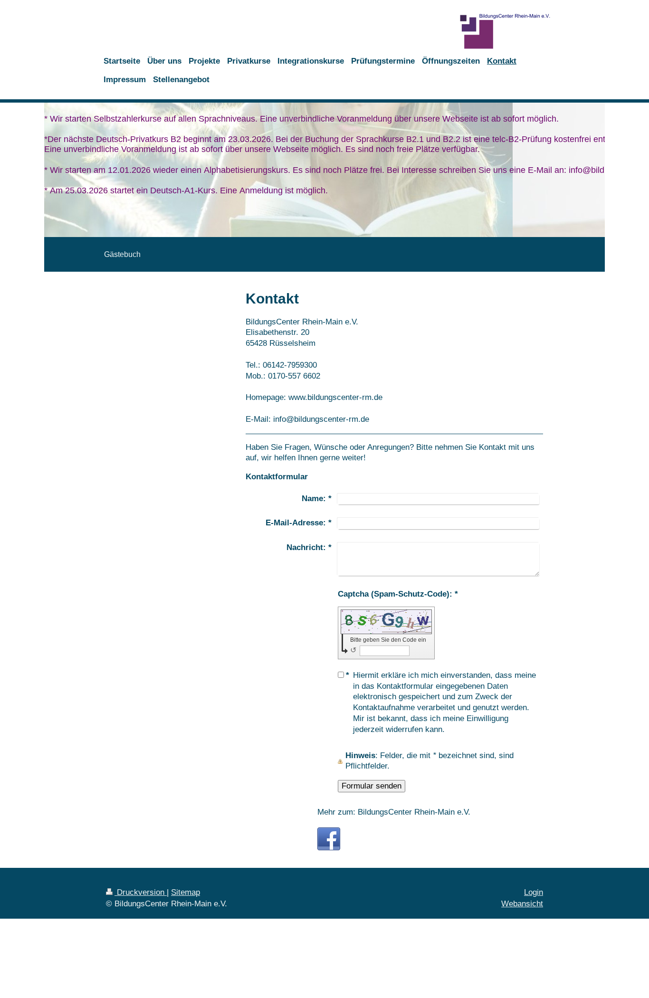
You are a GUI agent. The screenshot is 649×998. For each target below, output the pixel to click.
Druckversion (141, 892)
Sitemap (185, 892)
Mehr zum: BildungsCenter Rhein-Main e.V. (393, 812)
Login (533, 892)
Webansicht (522, 903)
